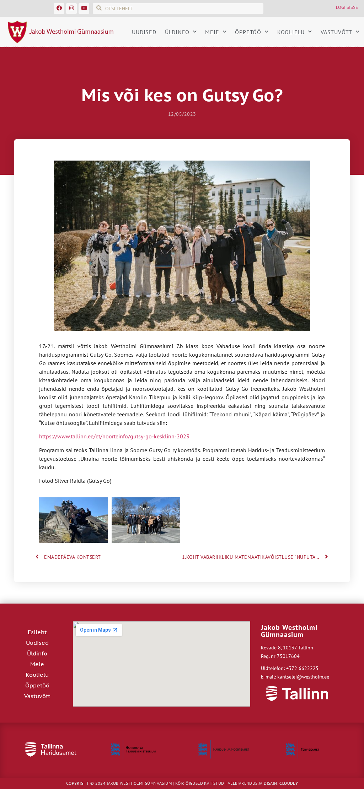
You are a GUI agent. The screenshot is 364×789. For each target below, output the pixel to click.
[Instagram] (71, 8)
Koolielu (291, 32)
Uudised (144, 32)
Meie (212, 32)
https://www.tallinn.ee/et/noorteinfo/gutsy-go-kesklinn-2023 (114, 436)
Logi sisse (347, 7)
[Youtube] (84, 8)
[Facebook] (59, 8)
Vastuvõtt (336, 32)
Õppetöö (248, 32)
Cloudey (288, 783)
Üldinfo (177, 32)
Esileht (37, 632)
